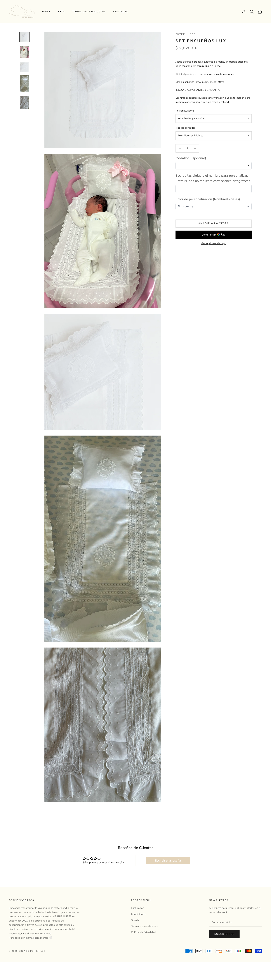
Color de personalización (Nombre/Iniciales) (208, 199)
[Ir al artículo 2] (24, 52)
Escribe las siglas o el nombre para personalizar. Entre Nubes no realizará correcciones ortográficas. (213, 178)
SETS (61, 11)
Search (135, 920)
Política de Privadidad (143, 932)
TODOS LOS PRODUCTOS (89, 11)
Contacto (120, 11)
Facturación (137, 908)
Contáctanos (138, 914)
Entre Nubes (185, 34)
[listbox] (214, 165)
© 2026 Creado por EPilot (27, 951)
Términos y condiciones (144, 926)
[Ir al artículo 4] (24, 84)
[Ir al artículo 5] (24, 102)
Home (46, 11)
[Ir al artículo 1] (24, 37)
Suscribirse (224, 934)
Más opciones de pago (213, 243)
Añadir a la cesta (213, 223)
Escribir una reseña (168, 861)
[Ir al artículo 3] (24, 67)
